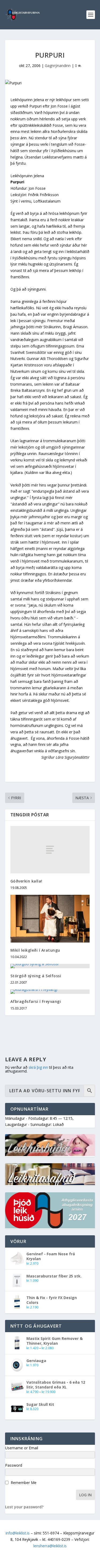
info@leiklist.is (18, 1533)
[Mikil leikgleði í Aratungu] (50, 919)
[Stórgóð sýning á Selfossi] (50, 966)
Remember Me (24, 1482)
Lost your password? (24, 1506)
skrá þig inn (38, 1067)
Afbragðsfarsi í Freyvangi (35, 1001)
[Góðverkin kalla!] (50, 849)
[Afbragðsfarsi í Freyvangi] (50, 992)
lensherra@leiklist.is (50, 1545)
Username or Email (21, 1447)
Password (13, 1465)
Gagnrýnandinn (58, 65)
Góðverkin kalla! (26, 881)
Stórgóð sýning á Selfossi (35, 975)
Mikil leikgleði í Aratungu (35, 950)
